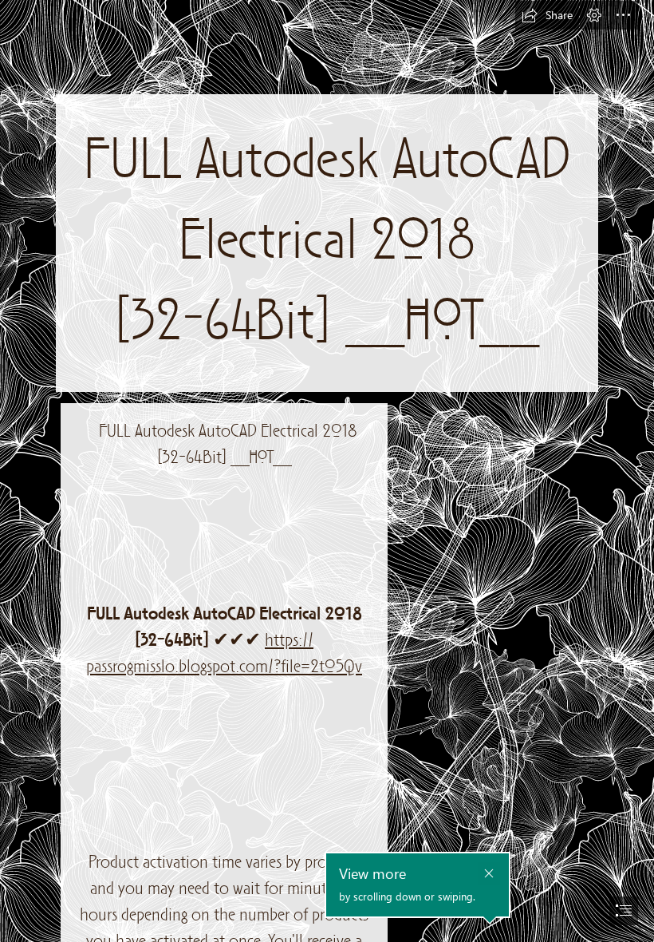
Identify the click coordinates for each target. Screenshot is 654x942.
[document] (327, 471)
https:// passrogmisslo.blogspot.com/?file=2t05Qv (224, 654)
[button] (547, 15)
